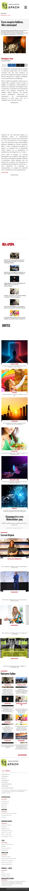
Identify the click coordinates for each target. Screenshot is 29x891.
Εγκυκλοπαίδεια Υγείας (7, 844)
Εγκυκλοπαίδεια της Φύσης (8, 858)
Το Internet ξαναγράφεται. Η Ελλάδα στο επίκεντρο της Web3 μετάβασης (14, 482)
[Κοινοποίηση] (12, 65)
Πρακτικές (4, 807)
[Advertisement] (14, 118)
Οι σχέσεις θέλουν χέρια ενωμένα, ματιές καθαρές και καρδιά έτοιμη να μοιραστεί (14, 318)
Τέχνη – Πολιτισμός (6, 834)
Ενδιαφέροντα (7, 722)
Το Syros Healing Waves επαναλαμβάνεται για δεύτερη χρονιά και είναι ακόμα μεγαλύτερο (21, 747)
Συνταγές (3, 817)
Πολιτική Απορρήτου (6, 784)
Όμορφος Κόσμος (6, 821)
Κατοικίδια (4, 827)
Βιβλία (21, 722)
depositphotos (5, 774)
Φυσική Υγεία (4, 850)
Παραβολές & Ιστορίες (6, 830)
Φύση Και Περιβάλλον (6, 864)
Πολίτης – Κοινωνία (6, 832)
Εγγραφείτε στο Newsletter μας (14, 518)
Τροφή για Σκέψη (5, 876)
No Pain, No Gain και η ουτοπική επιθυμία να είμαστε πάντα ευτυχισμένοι (15, 296)
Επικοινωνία (4, 786)
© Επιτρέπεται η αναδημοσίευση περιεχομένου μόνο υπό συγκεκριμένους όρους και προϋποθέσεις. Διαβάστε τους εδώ (14, 791)
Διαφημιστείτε (5, 780)
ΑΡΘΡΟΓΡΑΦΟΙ (4, 776)
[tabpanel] (14, 285)
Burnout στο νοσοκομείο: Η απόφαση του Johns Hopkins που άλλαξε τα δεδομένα (14, 272)
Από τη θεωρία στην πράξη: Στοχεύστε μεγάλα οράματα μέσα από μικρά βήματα (14, 423)
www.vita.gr (4, 172)
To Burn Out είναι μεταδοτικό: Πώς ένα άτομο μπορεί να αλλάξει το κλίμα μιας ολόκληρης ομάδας (14, 261)
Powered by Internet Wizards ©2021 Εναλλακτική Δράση (17, 888)
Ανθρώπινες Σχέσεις (6, 825)
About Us (3, 778)
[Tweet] (20, 65)
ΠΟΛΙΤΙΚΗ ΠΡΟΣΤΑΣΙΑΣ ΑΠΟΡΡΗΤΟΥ (14, 528)
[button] (26, 7)
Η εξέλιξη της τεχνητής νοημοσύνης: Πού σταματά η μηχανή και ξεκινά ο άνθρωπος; (14, 511)
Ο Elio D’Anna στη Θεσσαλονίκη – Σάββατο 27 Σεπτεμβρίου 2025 (14, 666)
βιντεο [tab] (6, 326)
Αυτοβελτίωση (19, 703)
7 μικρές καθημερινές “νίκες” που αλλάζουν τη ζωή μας (14, 395)
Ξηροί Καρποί (3, 13)
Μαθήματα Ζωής (5, 828)
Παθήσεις (3, 846)
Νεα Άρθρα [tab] (8, 245)
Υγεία (2, 841)
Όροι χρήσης (4, 782)
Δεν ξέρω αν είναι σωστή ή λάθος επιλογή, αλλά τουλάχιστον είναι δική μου (14, 366)
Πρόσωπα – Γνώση (6, 868)
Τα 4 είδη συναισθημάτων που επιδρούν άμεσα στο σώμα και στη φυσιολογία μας (14, 307)
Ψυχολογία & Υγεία (6, 15)
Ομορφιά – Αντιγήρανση (7, 860)
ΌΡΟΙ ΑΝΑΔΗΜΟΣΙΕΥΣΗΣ (7, 788)
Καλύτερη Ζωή (11, 559)
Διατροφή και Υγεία (6, 815)
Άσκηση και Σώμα (5, 856)
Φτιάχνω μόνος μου (6, 862)
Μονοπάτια (4, 805)
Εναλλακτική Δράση (5, 61)
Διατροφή (4, 810)
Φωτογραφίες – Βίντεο (7, 836)
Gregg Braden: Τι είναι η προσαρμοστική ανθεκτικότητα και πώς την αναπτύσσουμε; (14, 284)
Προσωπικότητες (18, 559)
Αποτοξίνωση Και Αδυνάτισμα (9, 813)
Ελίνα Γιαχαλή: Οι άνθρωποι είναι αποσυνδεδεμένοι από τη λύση (14, 567)
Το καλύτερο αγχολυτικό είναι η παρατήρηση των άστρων (7, 746)
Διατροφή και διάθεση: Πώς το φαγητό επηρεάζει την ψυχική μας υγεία (14, 453)
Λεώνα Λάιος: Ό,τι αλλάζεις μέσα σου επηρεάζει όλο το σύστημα (14, 633)
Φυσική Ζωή (4, 853)
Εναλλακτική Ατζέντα (7, 879)
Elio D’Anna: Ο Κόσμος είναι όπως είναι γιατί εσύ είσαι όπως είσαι (14, 600)
